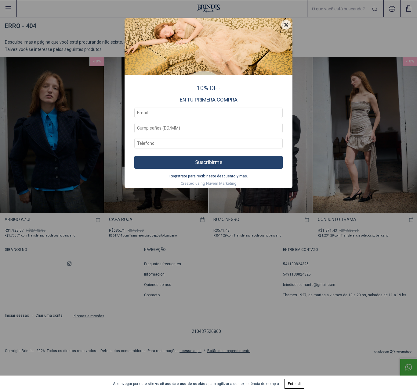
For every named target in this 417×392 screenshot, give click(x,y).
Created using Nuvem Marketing (209, 183)
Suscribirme (208, 162)
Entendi (294, 384)
